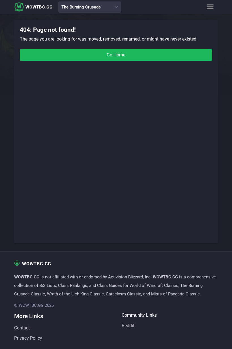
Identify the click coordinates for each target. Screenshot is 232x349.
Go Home (116, 55)
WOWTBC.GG (39, 7)
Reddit (128, 325)
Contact (22, 328)
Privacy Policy (28, 338)
